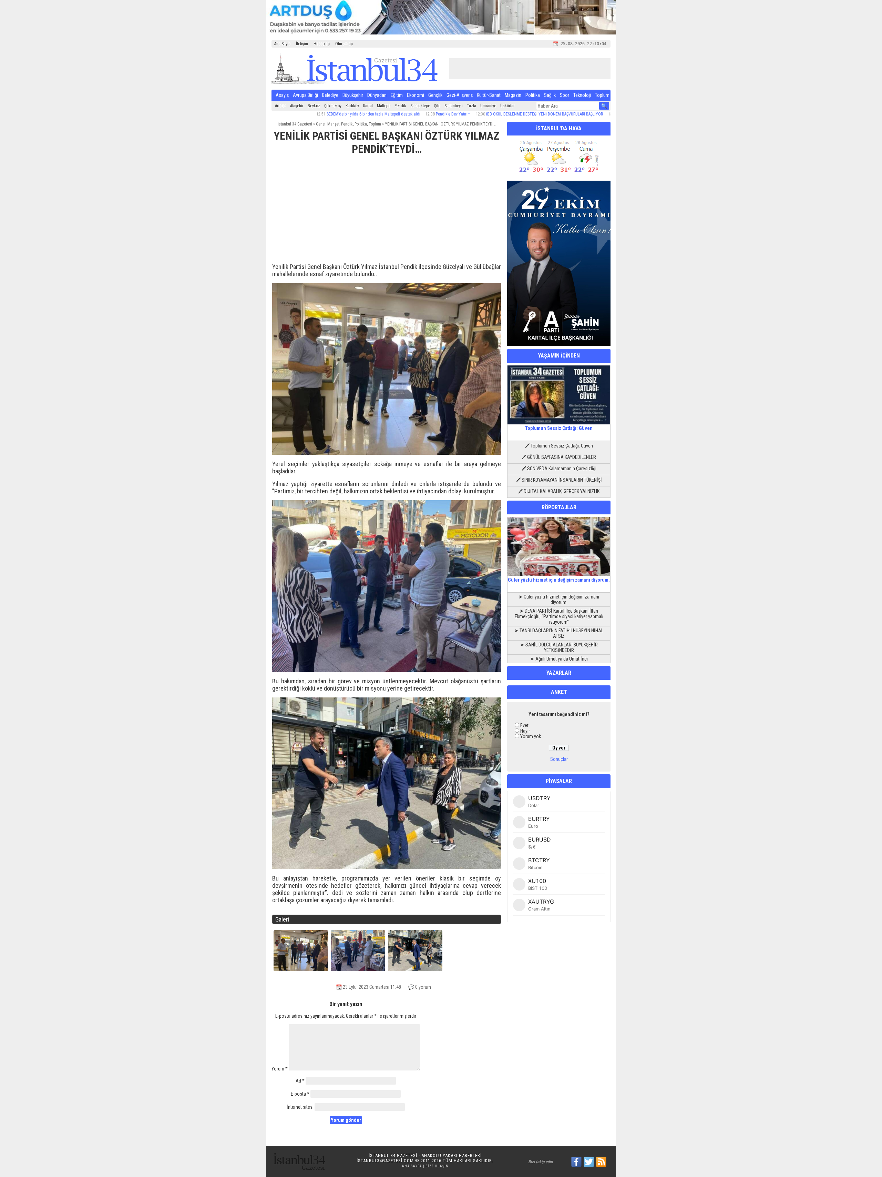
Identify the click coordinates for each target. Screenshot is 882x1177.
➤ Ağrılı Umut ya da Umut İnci (559, 659)
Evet (524, 725)
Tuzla (471, 105)
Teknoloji (582, 95)
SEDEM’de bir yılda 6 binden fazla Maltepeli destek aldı (325, 114)
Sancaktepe (420, 105)
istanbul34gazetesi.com (385, 1160)
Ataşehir (297, 105)
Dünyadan (377, 95)
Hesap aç (322, 43)
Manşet (333, 124)
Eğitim (397, 95)
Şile (437, 105)
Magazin (513, 95)
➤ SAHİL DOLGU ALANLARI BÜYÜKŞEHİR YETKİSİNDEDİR (559, 647)
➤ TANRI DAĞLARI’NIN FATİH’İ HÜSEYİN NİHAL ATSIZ (558, 633)
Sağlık (550, 95)
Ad (300, 1081)
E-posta (300, 1094)
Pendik (400, 105)
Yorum (279, 1069)
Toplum (602, 95)
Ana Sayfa (282, 43)
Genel (321, 124)
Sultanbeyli (453, 105)
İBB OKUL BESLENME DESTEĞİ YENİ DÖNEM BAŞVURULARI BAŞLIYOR (496, 114)
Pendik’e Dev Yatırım (405, 114)
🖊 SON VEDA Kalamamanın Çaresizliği (559, 468)
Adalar (280, 105)
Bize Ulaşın (437, 1166)
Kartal (368, 105)
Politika (532, 95)
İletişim (302, 43)
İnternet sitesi (300, 1107)
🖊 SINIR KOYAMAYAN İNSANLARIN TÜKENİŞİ (559, 480)
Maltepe (383, 105)
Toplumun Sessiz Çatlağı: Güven (559, 428)
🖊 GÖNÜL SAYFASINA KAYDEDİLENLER (559, 457)
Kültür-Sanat (489, 95)
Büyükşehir (352, 95)
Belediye (330, 95)
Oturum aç (344, 43)
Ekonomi (415, 95)
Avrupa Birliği (305, 95)
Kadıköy (352, 105)
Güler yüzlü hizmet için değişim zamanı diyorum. (559, 580)
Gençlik (435, 95)
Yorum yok (530, 736)
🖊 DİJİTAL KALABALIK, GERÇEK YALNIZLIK (558, 491)
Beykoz (314, 105)
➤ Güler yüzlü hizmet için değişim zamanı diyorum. (559, 599)
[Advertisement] (386, 212)
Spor (564, 95)
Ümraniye (488, 105)
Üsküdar (507, 105)
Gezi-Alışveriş (460, 95)
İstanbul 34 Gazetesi (295, 124)
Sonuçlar (559, 759)
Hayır (525, 731)
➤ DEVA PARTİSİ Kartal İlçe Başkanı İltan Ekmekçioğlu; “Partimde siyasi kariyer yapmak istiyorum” (559, 616)
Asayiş (282, 95)
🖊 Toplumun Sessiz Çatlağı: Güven (559, 446)
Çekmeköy (332, 105)
